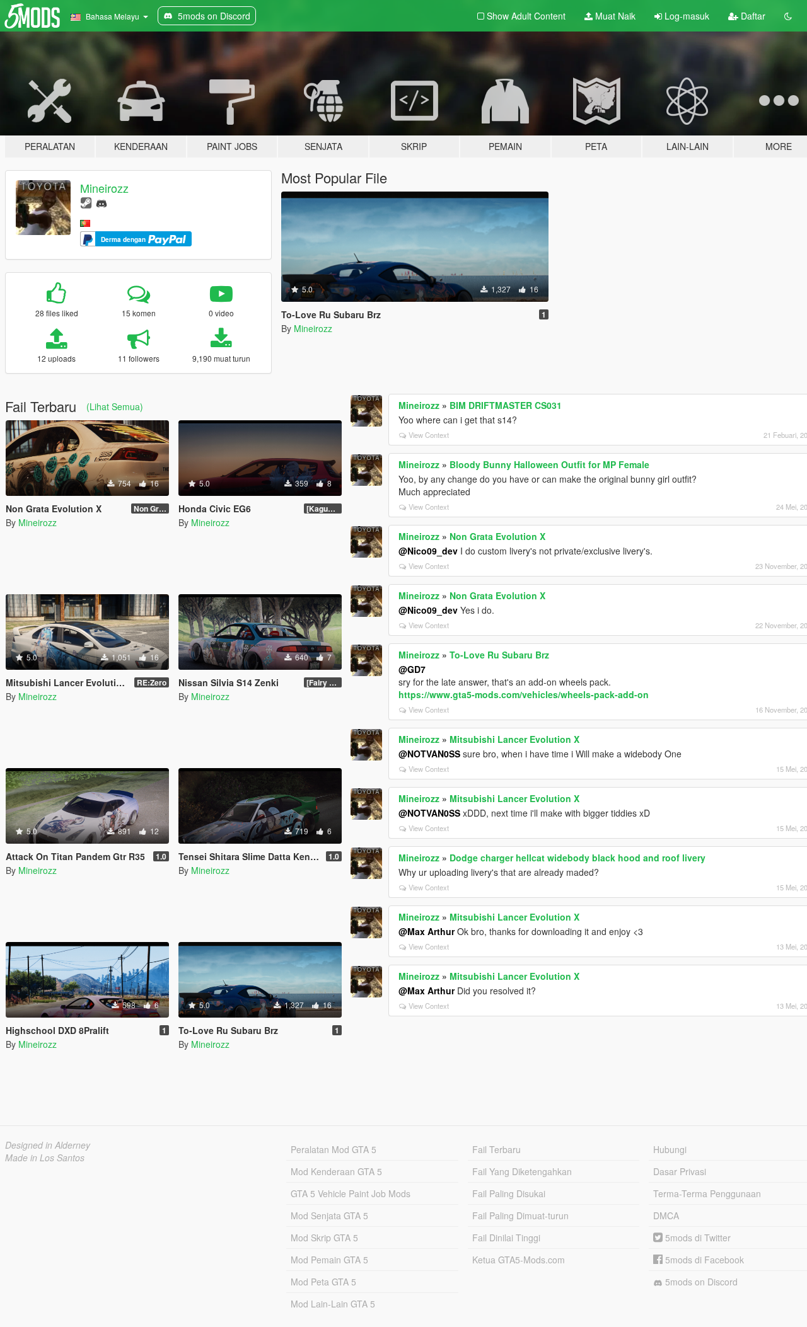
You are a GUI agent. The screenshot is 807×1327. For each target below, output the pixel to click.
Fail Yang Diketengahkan (522, 1171)
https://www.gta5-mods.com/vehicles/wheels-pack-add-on (523, 694)
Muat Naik (614, 15)
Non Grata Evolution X (497, 536)
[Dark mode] (788, 16)
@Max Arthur (426, 931)
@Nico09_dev (428, 550)
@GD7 (412, 669)
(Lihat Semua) (114, 406)
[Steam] (86, 202)
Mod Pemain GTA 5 (329, 1259)
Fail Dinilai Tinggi (506, 1237)
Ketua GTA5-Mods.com (518, 1259)
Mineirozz (104, 188)
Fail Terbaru (496, 1149)
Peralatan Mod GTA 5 (333, 1149)
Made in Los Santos (44, 1157)
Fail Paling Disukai (508, 1193)
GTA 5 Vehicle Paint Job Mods (350, 1193)
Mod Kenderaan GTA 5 (336, 1171)
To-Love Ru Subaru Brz (499, 654)
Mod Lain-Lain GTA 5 (333, 1303)
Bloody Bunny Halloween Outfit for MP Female (549, 464)
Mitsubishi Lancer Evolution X (514, 739)
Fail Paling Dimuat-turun (520, 1215)
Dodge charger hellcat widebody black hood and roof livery (577, 857)
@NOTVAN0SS (429, 753)
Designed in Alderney (47, 1145)
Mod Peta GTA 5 (323, 1281)
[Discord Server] (101, 202)
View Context (429, 435)
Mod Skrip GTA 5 (324, 1237)
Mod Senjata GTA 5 (329, 1215)
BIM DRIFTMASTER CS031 (506, 405)
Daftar (751, 15)
